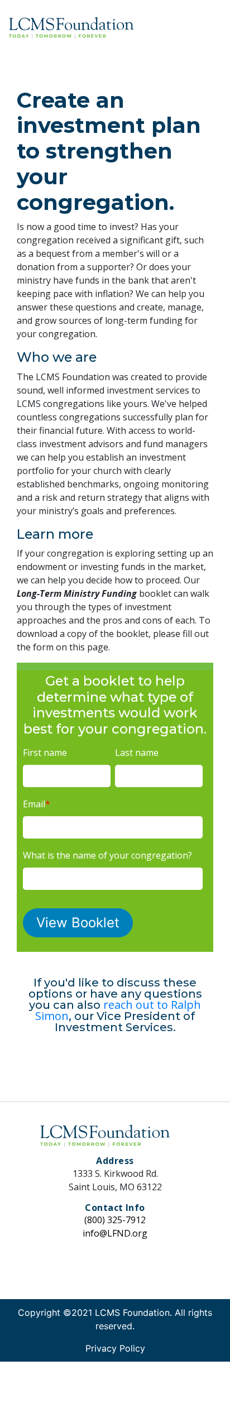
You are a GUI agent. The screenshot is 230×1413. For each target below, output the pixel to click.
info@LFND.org (115, 1233)
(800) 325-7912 (115, 1220)
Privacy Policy (115, 1348)
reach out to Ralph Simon (118, 1010)
